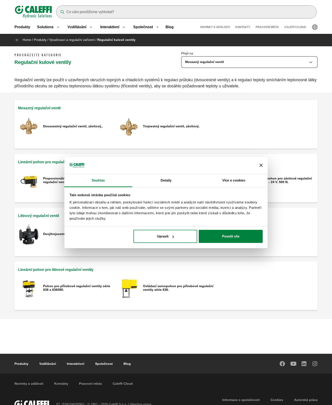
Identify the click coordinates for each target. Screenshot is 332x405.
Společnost (104, 363)
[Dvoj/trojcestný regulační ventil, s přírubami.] (29, 234)
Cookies (277, 400)
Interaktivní (75, 363)
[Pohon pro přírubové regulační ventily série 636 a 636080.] (29, 288)
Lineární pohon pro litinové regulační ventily (56, 270)
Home (27, 40)
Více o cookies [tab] (233, 180)
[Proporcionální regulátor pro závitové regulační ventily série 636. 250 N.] (29, 180)
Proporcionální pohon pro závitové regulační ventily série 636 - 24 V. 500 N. (277, 180)
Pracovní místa (267, 27)
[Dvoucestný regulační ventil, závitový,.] (29, 127)
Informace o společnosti (241, 400)
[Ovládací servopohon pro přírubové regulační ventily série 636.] (128, 288)
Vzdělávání (47, 363)
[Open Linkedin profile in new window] (304, 363)
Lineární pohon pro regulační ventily (49, 162)
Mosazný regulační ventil (39, 108)
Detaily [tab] (166, 180)
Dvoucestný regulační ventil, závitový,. (73, 126)
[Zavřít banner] (261, 165)
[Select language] (315, 27)
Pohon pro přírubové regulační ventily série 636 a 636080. (76, 287)
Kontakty (242, 27)
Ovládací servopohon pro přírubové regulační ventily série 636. (178, 287)
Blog (170, 27)
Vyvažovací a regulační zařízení (72, 40)
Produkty (22, 27)
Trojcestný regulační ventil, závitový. (171, 126)
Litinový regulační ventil (38, 216)
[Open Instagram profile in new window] (315, 363)
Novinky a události (215, 27)
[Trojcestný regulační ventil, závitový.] (128, 127)
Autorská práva (306, 400)
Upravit (162, 236)
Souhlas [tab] (98, 180)
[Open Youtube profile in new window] (293, 363)
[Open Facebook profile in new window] (282, 363)
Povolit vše (230, 236)
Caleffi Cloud (295, 27)
